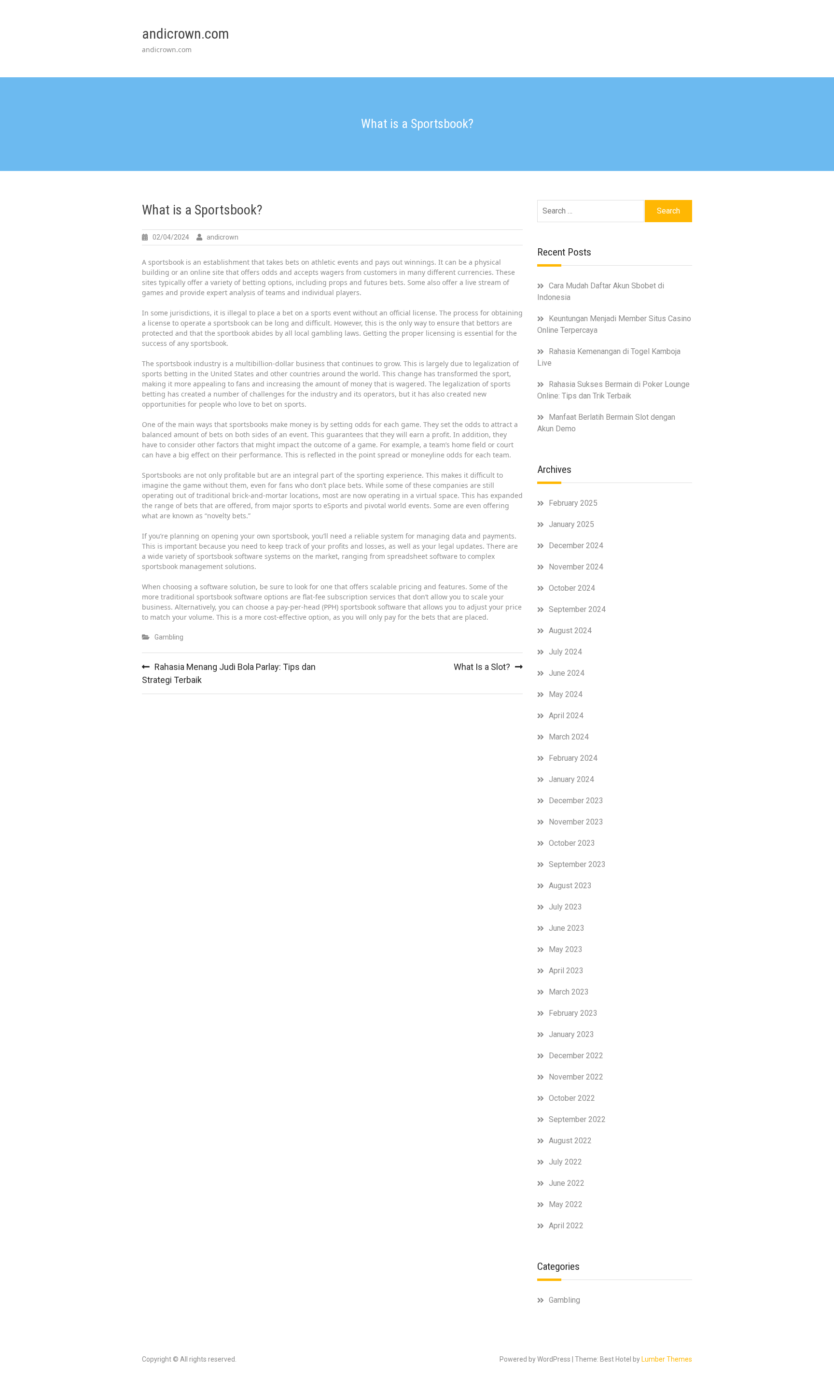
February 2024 (573, 758)
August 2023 (570, 885)
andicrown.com (185, 33)
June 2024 (566, 673)
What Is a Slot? (482, 667)
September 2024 (577, 609)
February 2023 (573, 1013)
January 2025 (571, 524)
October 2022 (572, 1098)
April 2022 (566, 1225)
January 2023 (571, 1034)
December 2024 (576, 545)
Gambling (168, 637)
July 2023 (565, 906)
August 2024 (570, 630)
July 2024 (565, 651)
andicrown (222, 237)
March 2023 (569, 991)
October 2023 (572, 843)
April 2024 (566, 715)
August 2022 (570, 1140)
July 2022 (565, 1161)
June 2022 (566, 1183)
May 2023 (566, 949)
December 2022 (576, 1055)
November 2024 (576, 566)
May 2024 (566, 694)
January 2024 (571, 779)
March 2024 (569, 736)
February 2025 (573, 503)
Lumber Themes (666, 1359)
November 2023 (576, 821)
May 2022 (566, 1204)
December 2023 (576, 800)
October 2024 (572, 588)
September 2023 (577, 864)
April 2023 (566, 970)
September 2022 (577, 1119)
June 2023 (566, 928)
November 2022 (576, 1076)
